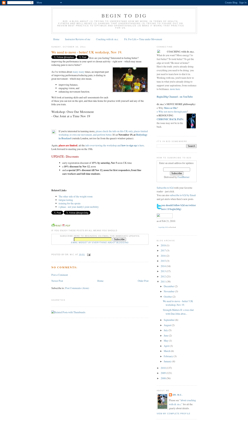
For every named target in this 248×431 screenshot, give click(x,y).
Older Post (143, 280)
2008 (163, 378)
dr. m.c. (177, 395)
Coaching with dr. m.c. (107, 39)
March (167, 351)
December (169, 286)
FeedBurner (184, 177)
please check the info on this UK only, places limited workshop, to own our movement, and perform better (103, 132)
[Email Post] (88, 254)
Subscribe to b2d (165, 187)
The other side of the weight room (76, 196)
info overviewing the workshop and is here (114, 145)
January (168, 361)
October (168, 296)
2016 (163, 255)
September (169, 320)
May (166, 340)
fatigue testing (66, 200)
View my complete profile (173, 413)
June (166, 335)
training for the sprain (69, 203)
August (168, 325)
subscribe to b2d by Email (183, 195)
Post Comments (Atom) (77, 288)
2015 (163, 260)
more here (175, 89)
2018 (163, 245)
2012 (163, 276)
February (169, 356)
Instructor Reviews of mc (77, 39)
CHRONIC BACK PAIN (170, 119)
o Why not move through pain (172, 111)
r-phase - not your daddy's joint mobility (79, 207)
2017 (163, 250)
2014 (163, 266)
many (75, 71)
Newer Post (57, 280)
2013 (163, 271)
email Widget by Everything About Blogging (100, 242)
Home (56, 39)
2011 (163, 281)
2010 (163, 368)
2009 (163, 373)
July (166, 330)
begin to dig (124, 15)
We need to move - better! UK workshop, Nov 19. (86, 52)
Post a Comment (59, 274)
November (169, 291)
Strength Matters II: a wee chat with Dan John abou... (178, 311)
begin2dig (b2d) (163, 227)
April (167, 346)
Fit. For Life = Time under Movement (143, 39)
